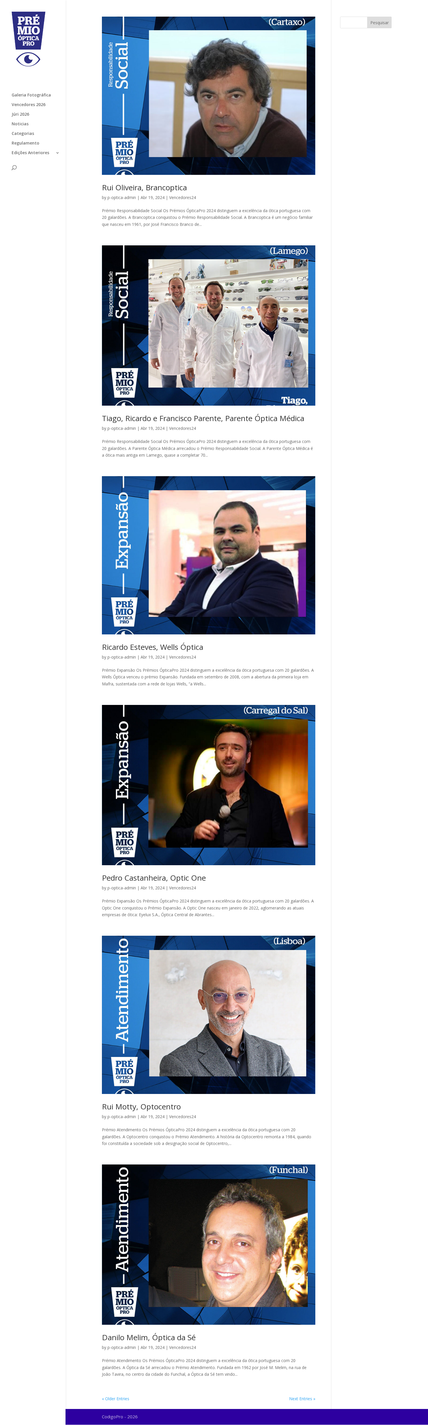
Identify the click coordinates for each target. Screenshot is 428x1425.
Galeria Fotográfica (31, 95)
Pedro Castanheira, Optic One (154, 877)
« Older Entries (115, 1398)
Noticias (20, 124)
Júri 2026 (20, 114)
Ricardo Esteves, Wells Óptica (152, 647)
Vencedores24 (182, 197)
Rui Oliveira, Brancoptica (144, 187)
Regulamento (25, 143)
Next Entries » (302, 1398)
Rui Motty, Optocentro (141, 1106)
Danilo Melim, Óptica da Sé (149, 1337)
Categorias (23, 133)
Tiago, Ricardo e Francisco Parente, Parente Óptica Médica (203, 418)
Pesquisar (379, 22)
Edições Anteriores (30, 153)
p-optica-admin (121, 197)
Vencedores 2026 (28, 105)
